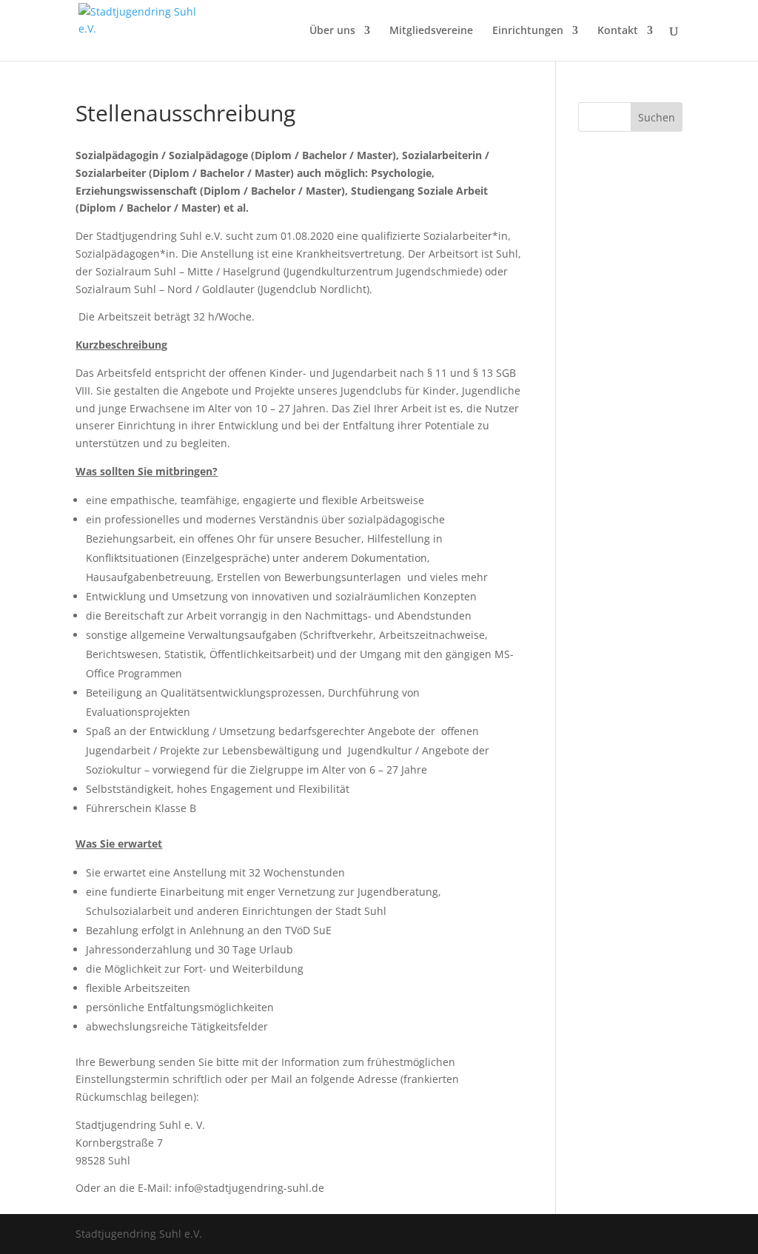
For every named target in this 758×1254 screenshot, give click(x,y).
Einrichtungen (527, 31)
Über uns (332, 31)
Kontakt (617, 31)
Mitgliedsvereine (431, 31)
